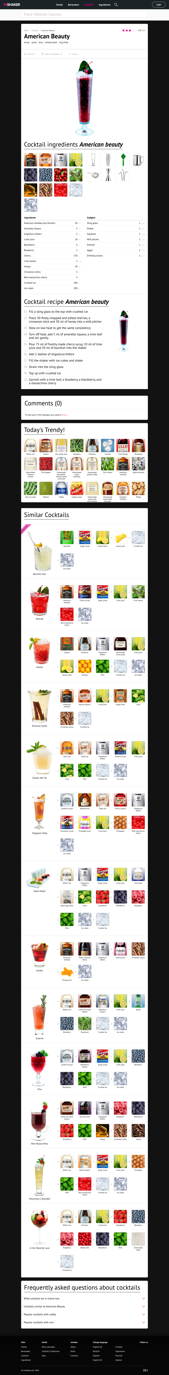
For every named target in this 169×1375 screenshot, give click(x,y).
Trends (59, 4)
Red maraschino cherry (35, 277)
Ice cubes (28, 288)
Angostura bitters (32, 233)
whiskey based (51, 42)
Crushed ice (30, 282)
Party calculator (48, 1347)
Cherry (27, 255)
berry (41, 42)
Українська (120, 1351)
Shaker (90, 228)
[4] (133, 30)
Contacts (74, 1355)
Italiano (118, 1360)
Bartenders (73, 4)
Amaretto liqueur (32, 228)
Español (96, 1355)
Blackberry (29, 244)
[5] (136, 30)
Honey (27, 266)
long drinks (63, 42)
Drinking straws (95, 255)
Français (118, 1347)
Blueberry (29, 250)
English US (97, 1360)
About (73, 1347)
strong (26, 42)
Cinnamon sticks (32, 271)
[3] (130, 30)
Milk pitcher (93, 239)
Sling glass (92, 223)
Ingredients (104, 4)
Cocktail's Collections (50, 1351)
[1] (123, 30)
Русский (118, 1355)
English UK (97, 1347)
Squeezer (91, 233)
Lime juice (29, 239)
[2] (126, 30)
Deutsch (96, 1351)
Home (26, 30)
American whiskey (39, 223)
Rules (73, 1351)
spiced (34, 42)
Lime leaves (30, 261)
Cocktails (89, 4)
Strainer (91, 244)
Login (158, 4)
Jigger (90, 250)
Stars (44, 1355)
